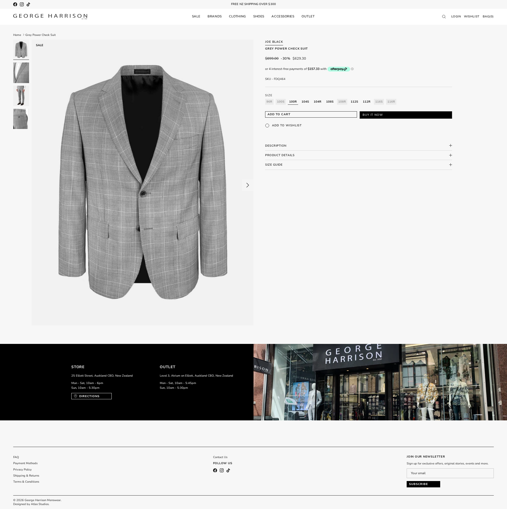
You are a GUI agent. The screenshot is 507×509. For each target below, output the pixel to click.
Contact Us (220, 457)
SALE (196, 16)
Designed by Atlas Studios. (31, 504)
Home (17, 35)
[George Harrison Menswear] (50, 16)
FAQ (16, 457)
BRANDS (215, 16)
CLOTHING (237, 16)
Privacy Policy (22, 470)
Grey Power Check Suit (40, 35)
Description (276, 145)
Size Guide (274, 165)
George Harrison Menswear (43, 500)
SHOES (258, 16)
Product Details (279, 155)
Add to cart (278, 114)
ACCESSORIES (282, 16)
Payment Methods (25, 463)
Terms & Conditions (26, 482)
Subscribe (418, 484)
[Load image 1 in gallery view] (142, 182)
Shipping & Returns (26, 476)
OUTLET (308, 16)
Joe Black (274, 42)
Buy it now (373, 115)
